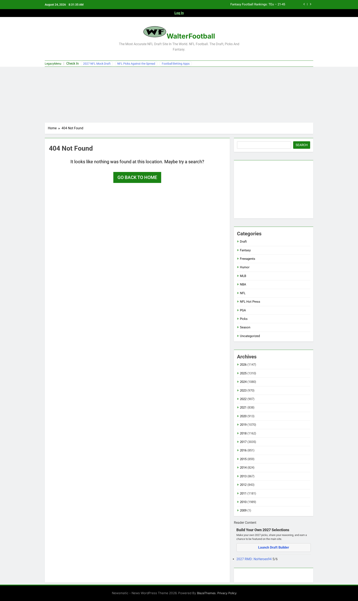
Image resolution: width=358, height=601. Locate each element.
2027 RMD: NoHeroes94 (254, 559)
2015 (243, 459)
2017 (243, 442)
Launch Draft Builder (273, 547)
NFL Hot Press (250, 302)
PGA (243, 310)
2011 (243, 493)
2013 (243, 476)
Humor (244, 267)
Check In (72, 63)
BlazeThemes (206, 593)
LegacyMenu (53, 63)
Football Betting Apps (176, 63)
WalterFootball (191, 36)
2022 (243, 399)
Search (302, 145)
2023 (243, 390)
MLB (243, 276)
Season (245, 327)
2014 (243, 467)
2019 (243, 425)
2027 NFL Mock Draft (97, 63)
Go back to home (137, 177)
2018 (243, 433)
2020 (243, 416)
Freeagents (247, 259)
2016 (243, 450)
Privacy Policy (227, 593)
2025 (243, 373)
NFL (243, 293)
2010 (243, 502)
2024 (243, 382)
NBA (243, 284)
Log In (179, 13)
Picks (244, 319)
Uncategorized (250, 336)
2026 (243, 364)
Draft (243, 241)
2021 (243, 407)
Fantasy (245, 250)
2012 (243, 485)
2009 (243, 510)
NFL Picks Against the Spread (136, 63)
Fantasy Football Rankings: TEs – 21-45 (257, 4)
